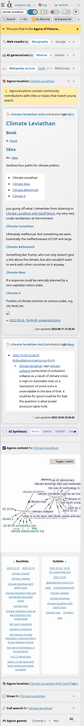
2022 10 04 (59, 577)
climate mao (21, 606)
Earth (41, 68)
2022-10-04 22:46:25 (26, 355)
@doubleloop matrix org (60, 582)
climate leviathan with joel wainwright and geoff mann (21, 596)
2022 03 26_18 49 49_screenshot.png (59, 570)
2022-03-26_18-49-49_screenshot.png (34, 320)
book (13, 141)
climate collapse (20, 578)
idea (15, 157)
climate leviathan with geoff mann (20, 585)
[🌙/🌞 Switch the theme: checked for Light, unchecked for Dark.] (32, 12)
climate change (20, 573)
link (51, 360)
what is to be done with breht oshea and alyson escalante (20, 665)
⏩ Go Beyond (41, 19)
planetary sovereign (21, 629)
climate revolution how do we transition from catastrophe (20, 614)
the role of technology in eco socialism (21, 649)
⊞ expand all (63, 19)
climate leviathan (31, 366)
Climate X (19, 196)
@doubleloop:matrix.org (30, 360)
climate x (68, 612)
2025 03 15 (28, 568)
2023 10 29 (13, 568)
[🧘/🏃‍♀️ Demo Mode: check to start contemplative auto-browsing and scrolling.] (43, 12)
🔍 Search (8, 19)
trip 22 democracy (20, 656)
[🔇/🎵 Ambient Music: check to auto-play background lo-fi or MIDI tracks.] (55, 12)
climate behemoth (63, 587)
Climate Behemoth (25, 190)
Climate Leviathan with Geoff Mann (30, 213)
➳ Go (23, 19)
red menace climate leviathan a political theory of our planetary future (21, 638)
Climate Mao (21, 184)
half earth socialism (20, 624)
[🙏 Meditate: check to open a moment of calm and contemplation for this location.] (66, 12)
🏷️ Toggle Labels (62, 461)
